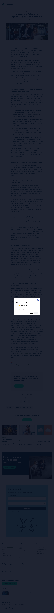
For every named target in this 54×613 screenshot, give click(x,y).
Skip (31, 313)
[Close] (37, 300)
